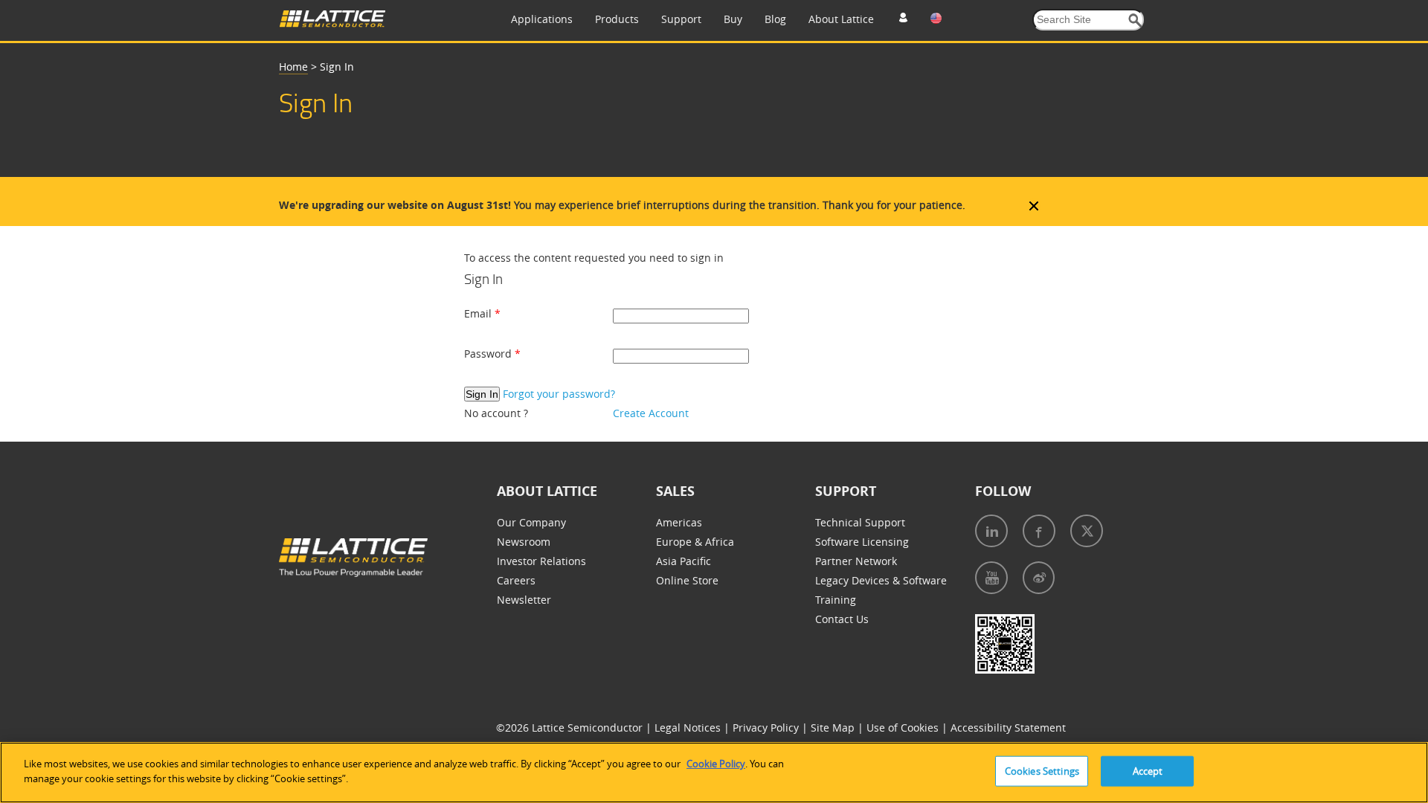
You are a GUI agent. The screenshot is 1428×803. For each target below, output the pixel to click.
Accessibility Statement (1008, 727)
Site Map (834, 727)
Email (479, 313)
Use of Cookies (904, 727)
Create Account (651, 413)
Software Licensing (862, 542)
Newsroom (523, 542)
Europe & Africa (695, 542)
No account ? (496, 413)
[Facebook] (1039, 531)
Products (617, 19)
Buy (733, 19)
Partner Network (856, 561)
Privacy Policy (767, 727)
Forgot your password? (559, 394)
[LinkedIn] (991, 531)
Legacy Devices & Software (881, 580)
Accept (1148, 771)
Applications (542, 19)
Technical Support (860, 522)
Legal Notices (689, 727)
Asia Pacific (683, 561)
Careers (516, 580)
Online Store (687, 580)
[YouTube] (991, 578)
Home (293, 66)
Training (835, 600)
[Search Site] (1135, 20)
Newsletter (524, 600)
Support (681, 19)
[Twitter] (1086, 531)
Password (489, 353)
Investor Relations (541, 561)
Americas (679, 522)
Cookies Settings (1042, 771)
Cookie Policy (715, 763)
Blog (775, 19)
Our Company (531, 522)
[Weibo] (1039, 578)
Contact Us (842, 619)
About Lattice (841, 19)
